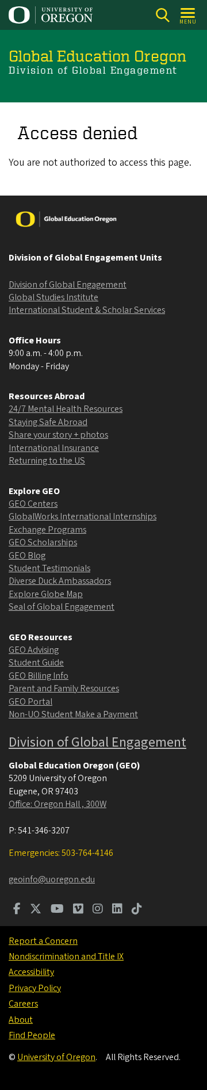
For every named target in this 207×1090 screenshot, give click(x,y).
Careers (23, 1003)
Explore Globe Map (46, 594)
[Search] (162, 15)
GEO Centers (33, 504)
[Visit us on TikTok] (137, 910)
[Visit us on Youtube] (57, 910)
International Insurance (54, 448)
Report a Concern (43, 941)
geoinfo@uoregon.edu (52, 879)
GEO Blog (27, 555)
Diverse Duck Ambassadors (60, 581)
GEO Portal (30, 701)
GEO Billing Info (38, 676)
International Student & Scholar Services (87, 310)
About (21, 1019)
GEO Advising (34, 650)
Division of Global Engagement (67, 284)
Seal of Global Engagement (61, 607)
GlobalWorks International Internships (82, 516)
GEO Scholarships (43, 542)
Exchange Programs (47, 529)
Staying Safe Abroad (48, 422)
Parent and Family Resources (64, 688)
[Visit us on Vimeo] (78, 910)
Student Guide (36, 662)
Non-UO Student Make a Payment (73, 714)
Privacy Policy (35, 988)
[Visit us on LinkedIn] (117, 910)
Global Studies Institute (53, 297)
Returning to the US (47, 460)
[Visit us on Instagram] (98, 910)
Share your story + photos (58, 435)
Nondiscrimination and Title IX (66, 956)
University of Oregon (56, 1057)
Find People (32, 1035)
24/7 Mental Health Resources (65, 409)
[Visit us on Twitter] (35, 910)
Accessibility (31, 972)
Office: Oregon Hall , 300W (57, 804)
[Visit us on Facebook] (17, 910)
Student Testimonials (49, 568)
